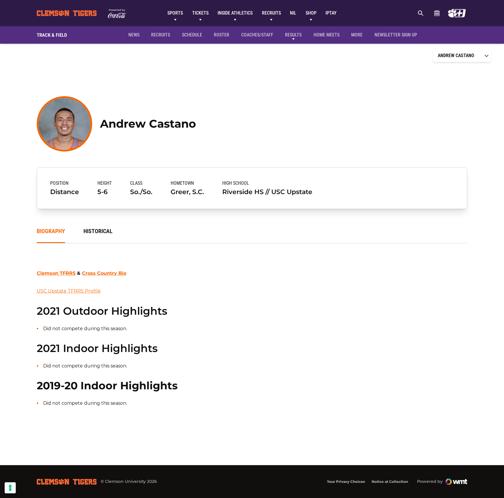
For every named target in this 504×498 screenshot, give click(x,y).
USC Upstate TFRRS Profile (69, 291)
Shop (311, 13)
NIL (293, 13)
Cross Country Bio (104, 273)
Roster (221, 35)
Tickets (200, 13)
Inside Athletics (235, 13)
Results (293, 35)
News (133, 35)
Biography (51, 231)
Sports (175, 13)
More (357, 35)
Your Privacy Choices (346, 481)
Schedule (436, 13)
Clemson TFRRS (56, 273)
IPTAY (331, 13)
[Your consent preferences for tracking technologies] (10, 487)
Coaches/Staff (257, 35)
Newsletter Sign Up (395, 35)
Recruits (271, 13)
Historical (98, 231)
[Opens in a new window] (457, 13)
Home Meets (327, 35)
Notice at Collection (390, 481)
